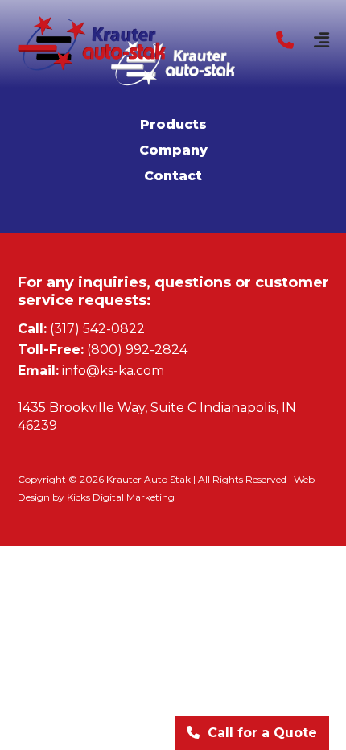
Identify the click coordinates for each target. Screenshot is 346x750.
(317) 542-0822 (97, 328)
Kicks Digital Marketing (121, 497)
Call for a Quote (262, 732)
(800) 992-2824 (137, 349)
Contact (173, 175)
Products (173, 124)
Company (173, 150)
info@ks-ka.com (113, 370)
